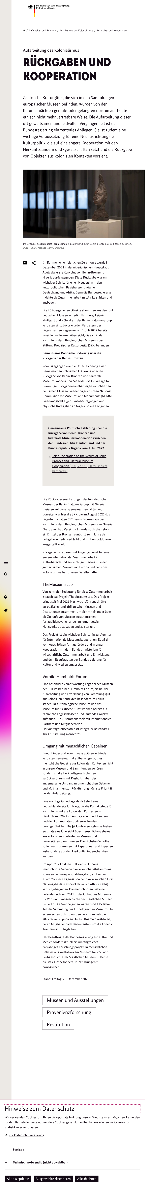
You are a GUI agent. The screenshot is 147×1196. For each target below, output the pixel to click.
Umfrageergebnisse (89, 826)
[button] (18, 1178)
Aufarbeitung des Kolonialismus (76, 30)
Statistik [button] (18, 1150)
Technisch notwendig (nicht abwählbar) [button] (40, 1162)
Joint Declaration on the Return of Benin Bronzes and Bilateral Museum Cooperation (79, 463)
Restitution (58, 1024)
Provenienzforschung (69, 1012)
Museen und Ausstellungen (75, 1000)
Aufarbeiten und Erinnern (42, 30)
